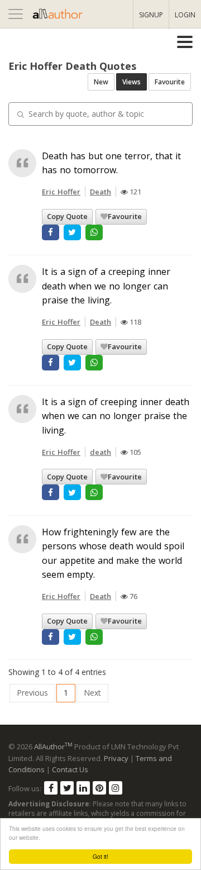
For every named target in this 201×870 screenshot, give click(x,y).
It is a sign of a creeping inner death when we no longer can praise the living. (106, 285)
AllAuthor (53, 746)
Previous (32, 692)
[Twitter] (67, 788)
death (100, 452)
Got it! (100, 856)
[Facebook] (51, 788)
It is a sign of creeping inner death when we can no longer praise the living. (115, 416)
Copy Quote (67, 216)
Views (131, 82)
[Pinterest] (99, 788)
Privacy (116, 758)
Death (100, 192)
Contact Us (70, 769)
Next (92, 692)
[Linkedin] (83, 788)
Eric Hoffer (61, 192)
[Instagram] (115, 788)
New (101, 82)
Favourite (170, 82)
